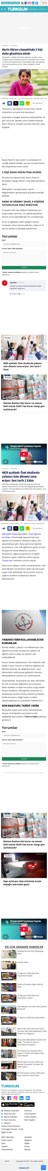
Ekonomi (28, 1110)
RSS (8, 1161)
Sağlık (26, 1143)
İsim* (4, 240)
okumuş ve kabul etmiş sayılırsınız (20, 273)
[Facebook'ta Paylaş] (9, 103)
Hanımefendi (7, 1149)
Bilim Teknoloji (8, 1137)
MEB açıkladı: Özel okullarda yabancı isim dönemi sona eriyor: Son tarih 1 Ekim (22, 366)
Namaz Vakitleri (10, 1117)
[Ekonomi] (24, 387)
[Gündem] (24, 347)
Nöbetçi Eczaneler (11, 1110)
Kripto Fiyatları (30, 1117)
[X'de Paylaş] (15, 103)
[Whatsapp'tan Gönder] (22, 103)
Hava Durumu (10, 1113)
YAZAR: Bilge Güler (27, 98)
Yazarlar (7, 1123)
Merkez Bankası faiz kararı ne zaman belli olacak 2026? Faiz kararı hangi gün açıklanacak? (24, 406)
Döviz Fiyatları (30, 1113)
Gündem (14, 45)
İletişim (27, 1149)
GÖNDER (24, 268)
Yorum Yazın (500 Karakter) (12, 248)
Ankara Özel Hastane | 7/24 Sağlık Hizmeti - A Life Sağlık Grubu (12, 1129)
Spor (4, 1143)
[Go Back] (43, 1167)
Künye (27, 1146)
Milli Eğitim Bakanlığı (11, 534)
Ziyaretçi (13, 282)
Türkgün (5, 45)
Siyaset (4, 1146)
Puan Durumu (10, 1120)
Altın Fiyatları (29, 1120)
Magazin (28, 1140)
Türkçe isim (7, 560)
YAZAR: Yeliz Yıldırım (30, 523)
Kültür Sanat (7, 1140)
